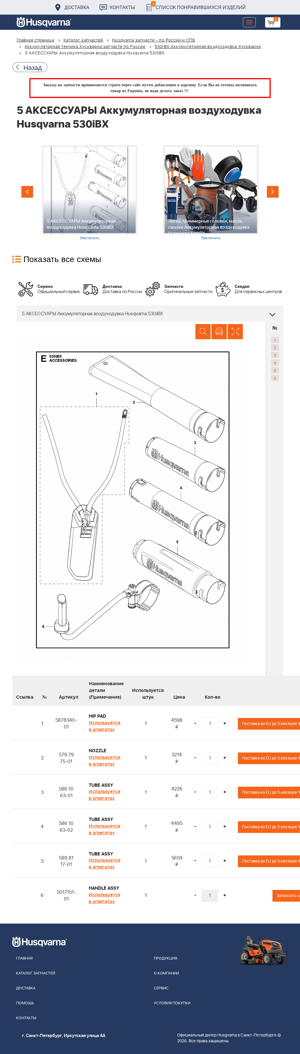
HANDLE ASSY (104, 888)
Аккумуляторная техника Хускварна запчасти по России (85, 47)
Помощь (25, 1003)
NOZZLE (97, 750)
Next (273, 192)
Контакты (122, 7)
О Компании (166, 973)
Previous (27, 192)
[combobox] (150, 313)
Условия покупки (172, 1003)
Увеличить (89, 237)
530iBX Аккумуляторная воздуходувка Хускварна (208, 47)
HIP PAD (97, 716)
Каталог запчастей (83, 40)
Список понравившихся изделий (199, 5)
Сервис (161, 988)
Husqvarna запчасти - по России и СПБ (153, 40)
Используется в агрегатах (104, 726)
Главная (24, 958)
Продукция (165, 958)
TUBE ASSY (101, 785)
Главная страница (35, 40)
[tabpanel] (89, 192)
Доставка (76, 7)
